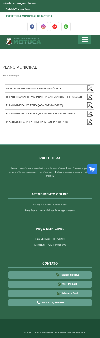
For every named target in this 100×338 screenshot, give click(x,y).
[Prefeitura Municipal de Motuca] (23, 41)
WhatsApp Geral (70, 293)
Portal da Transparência (18, 9)
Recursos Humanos (70, 274)
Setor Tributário (69, 283)
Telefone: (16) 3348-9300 (52, 302)
